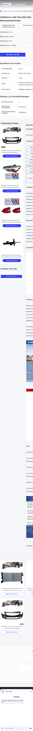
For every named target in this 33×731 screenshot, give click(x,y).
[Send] (30, 728)
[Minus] (31, 691)
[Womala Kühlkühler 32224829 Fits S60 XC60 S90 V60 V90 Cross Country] (12, 574)
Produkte (29, 4)
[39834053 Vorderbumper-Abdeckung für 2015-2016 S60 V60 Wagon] (12, 612)
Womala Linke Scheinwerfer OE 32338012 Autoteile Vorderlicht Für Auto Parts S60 (10, 187)
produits (11, 11)
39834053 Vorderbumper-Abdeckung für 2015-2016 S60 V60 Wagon (12, 627)
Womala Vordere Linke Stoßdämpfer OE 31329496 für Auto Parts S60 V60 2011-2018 (11, 256)
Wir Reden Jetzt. (12, 54)
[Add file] (2, 728)
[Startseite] (7, 4)
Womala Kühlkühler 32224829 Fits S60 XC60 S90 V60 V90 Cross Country (12, 589)
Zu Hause (19, 4)
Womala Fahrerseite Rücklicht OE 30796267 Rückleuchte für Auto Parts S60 (11, 222)
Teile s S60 (18, 11)
